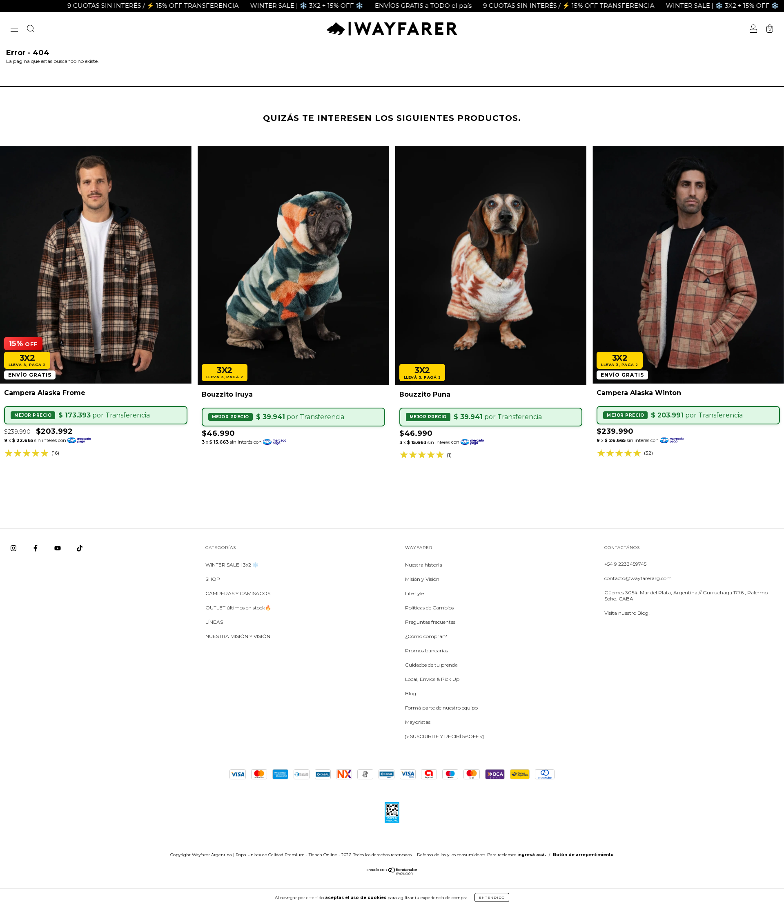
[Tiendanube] (392, 873)
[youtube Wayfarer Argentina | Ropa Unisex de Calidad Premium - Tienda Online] (58, 548)
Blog (410, 693)
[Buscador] (31, 30)
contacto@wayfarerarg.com (638, 578)
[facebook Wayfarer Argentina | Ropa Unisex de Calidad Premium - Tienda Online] (36, 548)
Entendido (492, 897)
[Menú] (14, 30)
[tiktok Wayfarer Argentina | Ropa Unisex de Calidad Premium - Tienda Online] (79, 548)
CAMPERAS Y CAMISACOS (237, 593)
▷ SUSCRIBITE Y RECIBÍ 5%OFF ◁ (444, 736)
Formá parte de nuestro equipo (441, 708)
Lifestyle (414, 593)
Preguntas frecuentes (430, 622)
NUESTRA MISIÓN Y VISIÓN (237, 636)
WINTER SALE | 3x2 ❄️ (231, 565)
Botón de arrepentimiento (583, 854)
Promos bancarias (426, 650)
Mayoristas (417, 722)
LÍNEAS (214, 622)
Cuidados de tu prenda (431, 665)
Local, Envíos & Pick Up (432, 679)
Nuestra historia (423, 565)
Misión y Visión (422, 579)
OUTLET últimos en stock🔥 (238, 608)
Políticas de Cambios (429, 608)
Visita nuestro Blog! (627, 613)
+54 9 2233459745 (625, 564)
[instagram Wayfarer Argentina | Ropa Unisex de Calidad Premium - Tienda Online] (14, 548)
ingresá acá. (531, 854)
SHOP (212, 579)
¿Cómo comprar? (426, 636)
